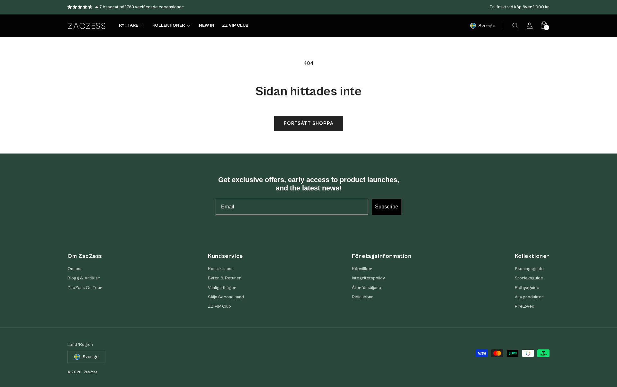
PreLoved (524, 306)
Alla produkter (529, 297)
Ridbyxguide (527, 287)
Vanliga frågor (222, 287)
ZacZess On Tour (84, 287)
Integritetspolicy (368, 278)
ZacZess (90, 372)
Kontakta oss (221, 268)
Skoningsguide (529, 268)
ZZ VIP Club (219, 306)
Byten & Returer (224, 278)
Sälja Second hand (226, 297)
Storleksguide (529, 278)
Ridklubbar (362, 297)
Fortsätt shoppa (309, 123)
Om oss (75, 268)
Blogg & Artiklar (83, 278)
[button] (515, 26)
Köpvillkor (362, 268)
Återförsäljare (366, 287)
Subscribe (386, 206)
